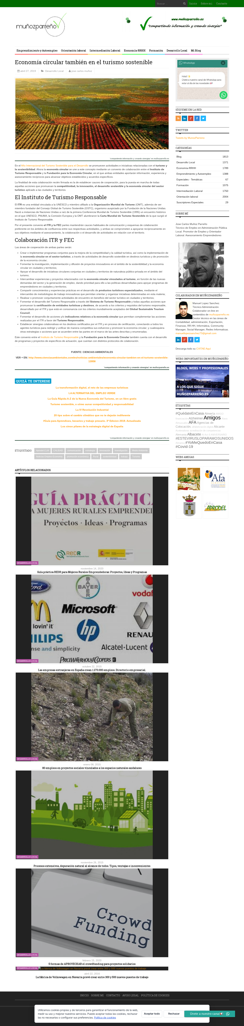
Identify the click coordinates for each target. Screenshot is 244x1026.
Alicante (219, 426)
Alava (224, 418)
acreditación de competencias (205, 430)
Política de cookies (155, 995)
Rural (95, 456)
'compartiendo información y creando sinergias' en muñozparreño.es (139, 159)
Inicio (193, 3)
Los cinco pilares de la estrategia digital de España (92, 426)
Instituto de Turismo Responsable (60, 337)
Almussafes (182, 423)
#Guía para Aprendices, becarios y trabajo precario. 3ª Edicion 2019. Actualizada (92, 420)
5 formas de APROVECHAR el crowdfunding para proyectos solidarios (92, 964)
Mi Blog (196, 50)
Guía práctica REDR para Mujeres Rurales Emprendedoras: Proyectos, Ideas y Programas (92, 572)
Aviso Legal (130, 995)
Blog (202, 156)
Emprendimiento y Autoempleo (37, 50)
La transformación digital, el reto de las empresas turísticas (92, 387)
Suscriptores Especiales (202, 202)
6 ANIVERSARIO (218, 434)
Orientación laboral (73, 50)
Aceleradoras (182, 430)
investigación (121, 450)
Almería (210, 413)
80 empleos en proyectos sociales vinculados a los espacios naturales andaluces (92, 768)
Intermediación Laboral (105, 50)
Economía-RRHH (135, 50)
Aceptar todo (152, 1013)
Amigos (212, 417)
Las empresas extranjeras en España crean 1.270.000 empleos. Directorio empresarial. (92, 670)
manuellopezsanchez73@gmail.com (196, 333)
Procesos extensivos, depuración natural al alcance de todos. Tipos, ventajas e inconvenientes (92, 866)
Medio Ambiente (140, 450)
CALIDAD (58, 450)
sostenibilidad (109, 456)
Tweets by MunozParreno (190, 137)
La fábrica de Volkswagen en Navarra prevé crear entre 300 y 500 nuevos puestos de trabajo (92, 977)
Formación (156, 50)
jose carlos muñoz (81, 71)
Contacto (221, 3)
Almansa (180, 443)
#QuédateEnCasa (190, 413)
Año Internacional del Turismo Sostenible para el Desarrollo (54, 165)
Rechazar (174, 1013)
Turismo (136, 456)
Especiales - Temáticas (202, 179)
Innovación (104, 450)
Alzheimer (196, 418)
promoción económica (78, 456)
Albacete (194, 434)
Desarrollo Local (177, 50)
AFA (192, 422)
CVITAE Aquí (203, 348)
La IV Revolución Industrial (92, 409)
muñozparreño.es (219, 314)
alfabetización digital (202, 426)
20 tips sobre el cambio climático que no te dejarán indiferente (92, 415)
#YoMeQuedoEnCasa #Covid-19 (199, 444)
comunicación (74, 450)
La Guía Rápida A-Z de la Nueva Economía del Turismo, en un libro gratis (92, 398)
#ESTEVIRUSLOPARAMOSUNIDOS (204, 438)
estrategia (90, 450)
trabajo (124, 456)
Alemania (181, 434)
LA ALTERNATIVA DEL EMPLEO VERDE (92, 393)
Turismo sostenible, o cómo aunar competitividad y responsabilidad (92, 404)
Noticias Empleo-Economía (49, 456)
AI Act (205, 434)
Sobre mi (206, 3)
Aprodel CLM (42, 450)
